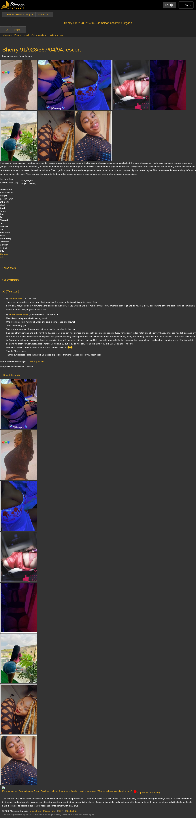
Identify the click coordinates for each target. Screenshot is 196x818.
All (7, 29)
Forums (6, 791)
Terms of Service (80, 814)
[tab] (98, 267)
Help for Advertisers (60, 791)
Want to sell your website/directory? (115, 791)
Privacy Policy (50, 811)
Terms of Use (34, 811)
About (14, 791)
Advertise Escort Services (36, 791)
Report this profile (12, 375)
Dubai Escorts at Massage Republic (12, 5)
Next (17, 29)
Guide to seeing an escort (83, 791)
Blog (21, 791)
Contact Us (71, 811)
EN (167, 5)
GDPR (61, 811)
